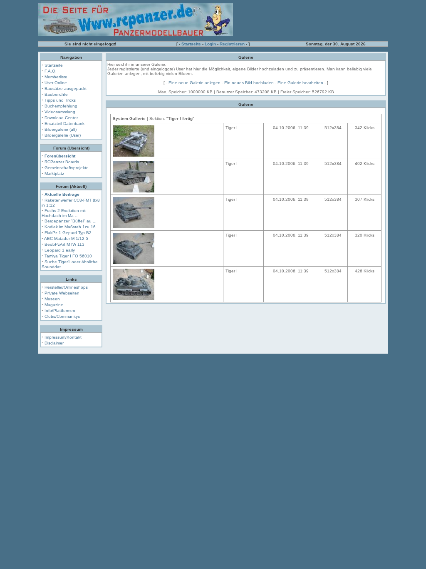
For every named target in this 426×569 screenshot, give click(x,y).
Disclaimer (54, 343)
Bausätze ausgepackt (66, 88)
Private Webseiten (62, 293)
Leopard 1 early (60, 250)
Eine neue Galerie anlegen (194, 82)
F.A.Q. (51, 71)
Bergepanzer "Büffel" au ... (71, 221)
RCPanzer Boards (62, 162)
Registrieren (232, 44)
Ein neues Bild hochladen (249, 82)
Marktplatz (54, 173)
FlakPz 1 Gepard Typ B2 (68, 232)
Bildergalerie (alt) (61, 129)
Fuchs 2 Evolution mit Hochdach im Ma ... (64, 213)
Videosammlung (60, 112)
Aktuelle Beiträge (62, 194)
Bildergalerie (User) (63, 135)
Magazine (54, 304)
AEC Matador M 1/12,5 (66, 238)
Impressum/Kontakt (63, 337)
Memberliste (56, 77)
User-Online (56, 82)
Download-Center (61, 117)
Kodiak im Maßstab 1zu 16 (70, 227)
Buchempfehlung (61, 106)
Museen (52, 299)
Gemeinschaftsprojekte (67, 167)
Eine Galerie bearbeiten (300, 82)
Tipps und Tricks (60, 100)
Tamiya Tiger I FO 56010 (68, 256)
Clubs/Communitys (62, 316)
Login (210, 44)
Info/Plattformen (60, 310)
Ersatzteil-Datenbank (64, 123)
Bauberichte (56, 94)
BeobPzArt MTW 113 (64, 244)
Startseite (191, 44)
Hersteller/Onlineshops (66, 287)
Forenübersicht (60, 156)
